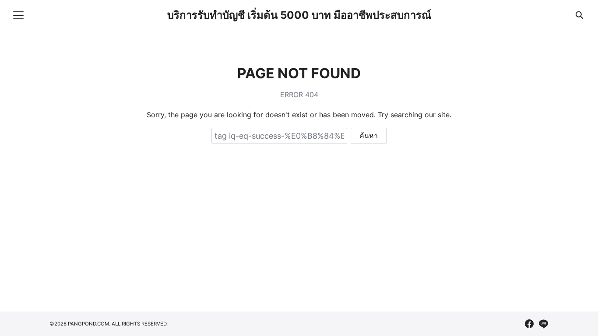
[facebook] (529, 323)
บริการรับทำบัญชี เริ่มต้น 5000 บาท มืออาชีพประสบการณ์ (299, 15)
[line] (543, 323)
